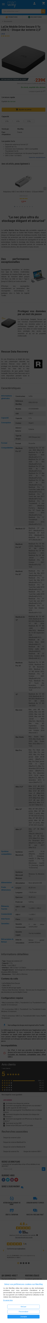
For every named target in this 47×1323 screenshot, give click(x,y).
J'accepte (23, 1316)
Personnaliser (23, 1312)
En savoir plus (8, 1300)
